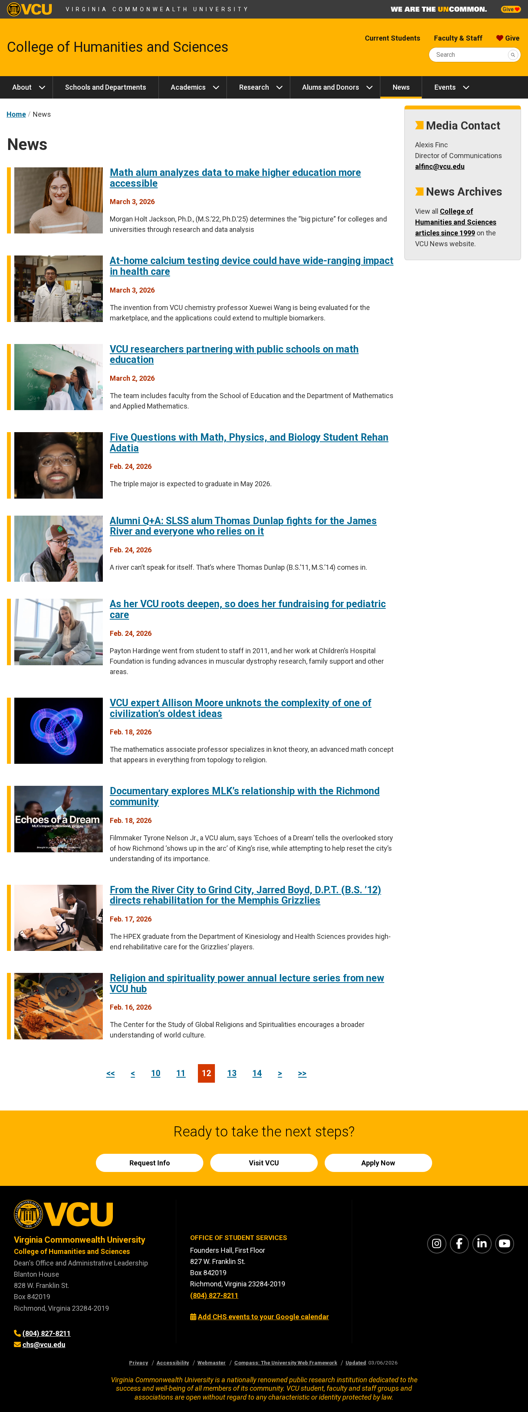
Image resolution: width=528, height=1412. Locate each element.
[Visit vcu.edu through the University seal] (88, 1217)
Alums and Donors (330, 87)
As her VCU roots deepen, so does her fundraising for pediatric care (248, 609)
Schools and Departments (105, 87)
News (401, 87)
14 (257, 1073)
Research (254, 87)
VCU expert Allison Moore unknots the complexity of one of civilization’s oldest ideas (240, 708)
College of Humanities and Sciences (117, 47)
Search (445, 54)
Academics (188, 87)
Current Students (392, 38)
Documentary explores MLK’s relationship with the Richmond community (245, 796)
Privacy (138, 1362)
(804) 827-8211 (46, 1333)
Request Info (149, 1163)
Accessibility (173, 1362)
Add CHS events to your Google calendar (263, 1317)
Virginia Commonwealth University (158, 9)
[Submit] (513, 54)
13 (232, 1073)
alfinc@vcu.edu (440, 166)
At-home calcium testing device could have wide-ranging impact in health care (251, 266)
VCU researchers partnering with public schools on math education (234, 355)
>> (302, 1073)
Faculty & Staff (458, 38)
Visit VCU (264, 1163)
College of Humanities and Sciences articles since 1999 (455, 222)
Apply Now (378, 1163)
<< (110, 1073)
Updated (356, 1362)
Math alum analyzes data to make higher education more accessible (235, 178)
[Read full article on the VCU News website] (55, 319)
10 (155, 1073)
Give (508, 9)
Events (445, 87)
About (22, 87)
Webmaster (212, 1362)
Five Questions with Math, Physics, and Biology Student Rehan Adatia (249, 443)
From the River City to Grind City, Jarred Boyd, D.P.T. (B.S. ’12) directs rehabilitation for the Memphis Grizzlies (245, 895)
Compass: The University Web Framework (285, 1362)
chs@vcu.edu (43, 1344)
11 (181, 1073)
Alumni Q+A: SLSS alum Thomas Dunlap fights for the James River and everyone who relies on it (243, 526)
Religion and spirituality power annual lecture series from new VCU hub (247, 984)
